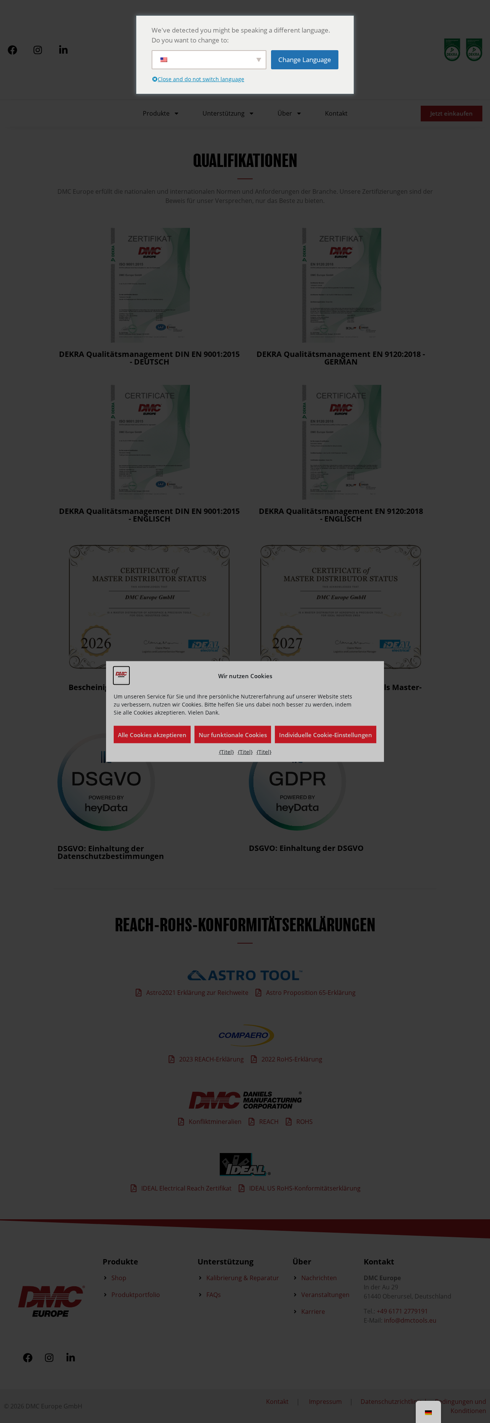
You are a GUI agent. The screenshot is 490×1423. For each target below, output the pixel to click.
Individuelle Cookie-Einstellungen (325, 734)
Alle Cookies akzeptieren (152, 734)
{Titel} (226, 752)
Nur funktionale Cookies (233, 734)
